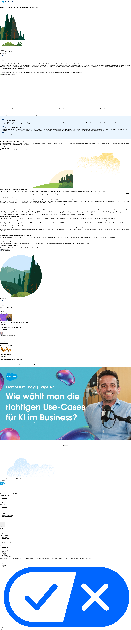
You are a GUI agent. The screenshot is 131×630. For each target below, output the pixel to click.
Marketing (7, 130)
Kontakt (3, 502)
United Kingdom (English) (6, 542)
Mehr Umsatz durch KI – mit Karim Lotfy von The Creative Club (14, 322)
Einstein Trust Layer (24, 240)
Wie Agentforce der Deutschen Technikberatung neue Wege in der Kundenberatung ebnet (18, 364)
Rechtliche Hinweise (5, 509)
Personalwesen (88, 220)
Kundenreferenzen (5, 500)
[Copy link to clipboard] (3, 60)
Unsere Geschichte (5, 506)
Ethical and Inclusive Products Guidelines (60, 212)
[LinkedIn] (39, 492)
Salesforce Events (5, 520)
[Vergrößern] (129, 75)
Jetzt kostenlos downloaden (4, 249)
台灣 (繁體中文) (5, 552)
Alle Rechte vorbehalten (15, 558)
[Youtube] (70, 492)
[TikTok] (85, 492)
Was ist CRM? (4, 498)
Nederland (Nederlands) (6, 540)
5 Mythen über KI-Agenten (5, 354)
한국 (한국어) (4, 553)
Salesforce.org (4, 511)
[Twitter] (23, 492)
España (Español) (5, 537)
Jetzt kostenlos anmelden (4, 343)
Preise (3, 501)
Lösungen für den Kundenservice (7, 518)
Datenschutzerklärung (5, 561)
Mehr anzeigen (65, 445)
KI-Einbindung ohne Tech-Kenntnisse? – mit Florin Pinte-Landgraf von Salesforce (17, 441)
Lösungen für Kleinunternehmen (7, 515)
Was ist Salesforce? (5, 497)
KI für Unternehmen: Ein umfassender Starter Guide (11, 359)
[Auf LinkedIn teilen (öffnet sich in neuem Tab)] (2, 56)
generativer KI (115, 240)
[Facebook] (8, 492)
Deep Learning (49, 243)
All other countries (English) (6, 543)
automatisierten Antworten (51, 195)
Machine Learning (3, 110)
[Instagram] (54, 492)
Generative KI (4, 329)
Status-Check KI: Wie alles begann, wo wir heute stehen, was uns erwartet (15, 311)
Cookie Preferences (5, 566)
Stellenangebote (4, 507)
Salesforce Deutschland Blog (6, 510)
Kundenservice (31, 195)
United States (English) (6, 533)
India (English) (4, 548)
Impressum (4, 565)
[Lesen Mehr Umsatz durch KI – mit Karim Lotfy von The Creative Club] (6, 320)
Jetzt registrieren (2, 480)
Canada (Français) (5, 532)
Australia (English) (5, 547)
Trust (3, 563)
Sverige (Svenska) (5, 541)
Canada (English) (5, 531)
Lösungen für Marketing (6, 519)
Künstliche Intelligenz (123, 109)
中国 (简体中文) (5, 550)
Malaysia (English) (5, 554)
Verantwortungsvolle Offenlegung (7, 562)
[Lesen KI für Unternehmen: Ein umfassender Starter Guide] (16, 357)
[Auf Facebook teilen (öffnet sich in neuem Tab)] (2, 59)
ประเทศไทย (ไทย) (5, 555)
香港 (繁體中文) (5, 551)
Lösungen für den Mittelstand (7, 516)
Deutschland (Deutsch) (5, 538)
